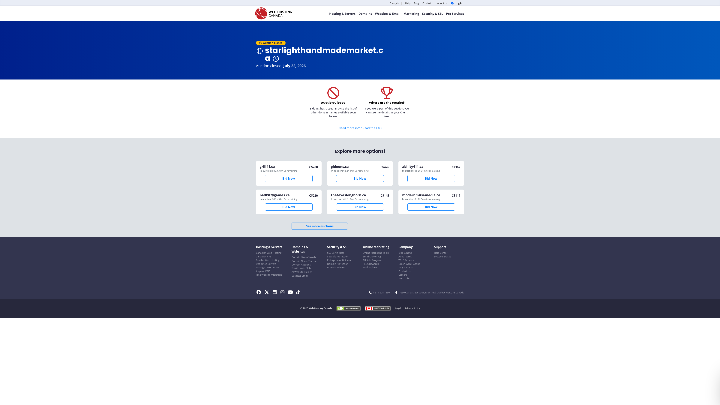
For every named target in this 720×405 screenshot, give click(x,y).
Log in (459, 3)
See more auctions (320, 226)
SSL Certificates (335, 252)
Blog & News (405, 252)
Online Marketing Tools (376, 252)
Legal (398, 308)
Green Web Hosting (409, 264)
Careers (402, 274)
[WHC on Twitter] (268, 293)
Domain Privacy (336, 267)
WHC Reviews (406, 260)
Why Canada (405, 267)
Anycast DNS (263, 271)
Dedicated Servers (266, 264)
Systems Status (442, 256)
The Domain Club (301, 268)
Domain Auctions (301, 264)
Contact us (404, 271)
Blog (416, 3)
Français (394, 3)
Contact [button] (427, 3)
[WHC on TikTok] (298, 293)
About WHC (405, 256)
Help (407, 3)
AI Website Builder (302, 272)
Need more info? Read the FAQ (360, 128)
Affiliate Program (372, 260)
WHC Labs (404, 278)
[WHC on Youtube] (291, 293)
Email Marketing (372, 256)
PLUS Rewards (371, 264)
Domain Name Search (304, 257)
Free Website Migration (269, 274)
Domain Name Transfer (304, 261)
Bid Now (288, 178)
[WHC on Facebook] (260, 293)
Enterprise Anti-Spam (339, 260)
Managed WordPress (267, 267)
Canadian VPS (263, 256)
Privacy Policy (412, 308)
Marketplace (370, 267)
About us (442, 3)
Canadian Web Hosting (268, 252)
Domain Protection (337, 264)
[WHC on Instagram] (283, 293)
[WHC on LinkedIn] (276, 293)
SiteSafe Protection (337, 256)
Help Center (440, 252)
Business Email (300, 275)
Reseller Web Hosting (268, 260)
